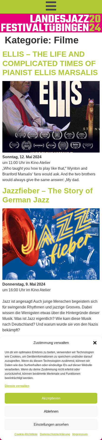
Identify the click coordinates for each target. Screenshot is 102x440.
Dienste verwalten (17, 386)
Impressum (80, 434)
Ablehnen (51, 411)
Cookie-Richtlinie (25, 434)
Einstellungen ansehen (51, 424)
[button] (95, 342)
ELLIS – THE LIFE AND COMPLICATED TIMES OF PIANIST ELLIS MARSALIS (50, 63)
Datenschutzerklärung (55, 434)
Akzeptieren (51, 398)
